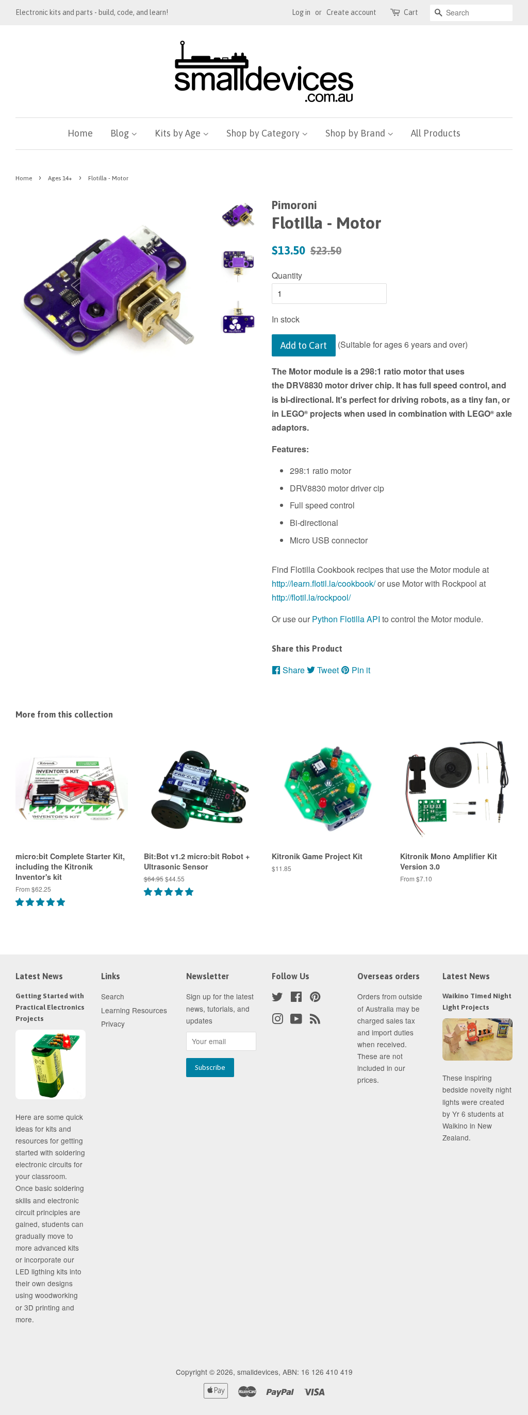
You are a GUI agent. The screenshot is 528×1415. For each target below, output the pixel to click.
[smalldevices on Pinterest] (315, 998)
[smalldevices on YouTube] (296, 1020)
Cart (411, 12)
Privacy (113, 1023)
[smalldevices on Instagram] (277, 1020)
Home (80, 133)
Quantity (287, 275)
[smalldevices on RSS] (315, 1020)
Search (112, 996)
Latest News (39, 976)
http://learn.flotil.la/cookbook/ (323, 583)
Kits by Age (179, 133)
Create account (351, 12)
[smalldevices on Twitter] (277, 998)
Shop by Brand (356, 133)
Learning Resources (134, 1010)
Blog (120, 133)
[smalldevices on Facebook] (296, 998)
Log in (301, 12)
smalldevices (257, 1372)
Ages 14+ (60, 178)
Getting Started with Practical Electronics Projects (50, 1007)
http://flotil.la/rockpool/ (311, 597)
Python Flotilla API (346, 619)
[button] (41, 902)
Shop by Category (264, 133)
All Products (435, 133)
